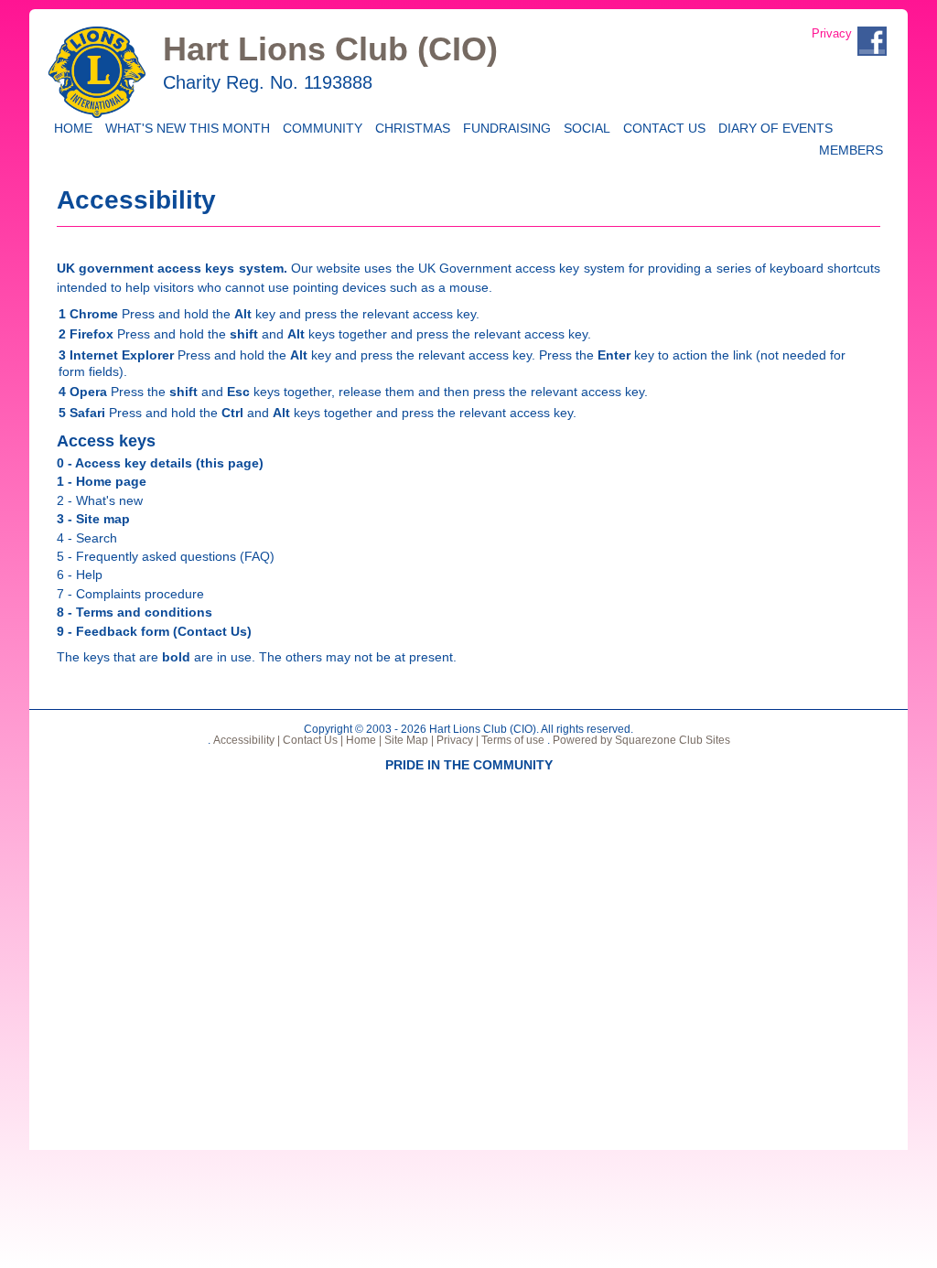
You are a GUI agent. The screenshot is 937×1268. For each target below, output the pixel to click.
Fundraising (504, 126)
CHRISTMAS (409, 126)
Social (583, 126)
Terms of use (511, 740)
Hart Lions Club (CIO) (330, 49)
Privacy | (456, 740)
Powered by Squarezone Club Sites (641, 740)
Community (319, 126)
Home (71, 126)
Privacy (832, 33)
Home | (362, 740)
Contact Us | (311, 740)
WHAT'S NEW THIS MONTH (184, 126)
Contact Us (661, 126)
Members (848, 148)
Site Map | (408, 740)
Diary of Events (772, 126)
